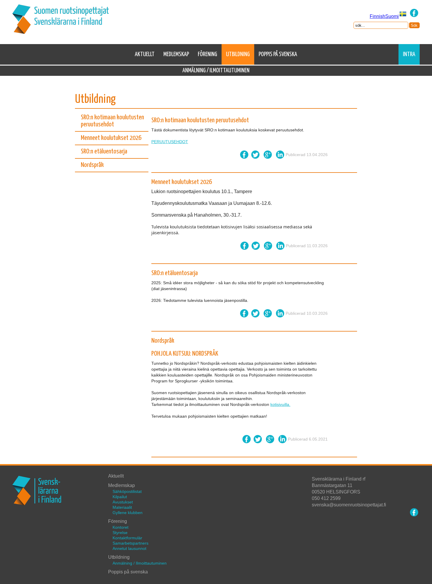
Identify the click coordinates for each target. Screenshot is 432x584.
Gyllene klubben (128, 512)
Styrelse (120, 532)
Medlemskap (176, 54)
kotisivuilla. (280, 404)
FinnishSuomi (384, 16)
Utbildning (238, 54)
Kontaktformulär (127, 538)
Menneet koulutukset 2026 (111, 138)
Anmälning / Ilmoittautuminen (216, 70)
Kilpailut (120, 496)
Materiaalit (122, 507)
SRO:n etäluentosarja (104, 151)
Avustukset (123, 502)
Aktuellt (145, 54)
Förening (207, 54)
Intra (409, 54)
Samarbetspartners (130, 543)
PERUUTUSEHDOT (169, 141)
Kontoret (120, 527)
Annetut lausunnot (129, 548)
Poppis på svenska (278, 54)
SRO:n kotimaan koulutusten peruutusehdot (112, 121)
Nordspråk (92, 165)
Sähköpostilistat (127, 491)
